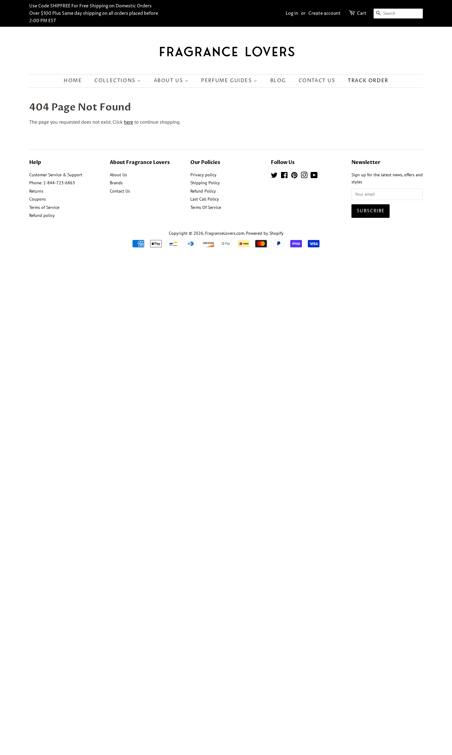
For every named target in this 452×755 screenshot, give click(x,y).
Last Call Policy (204, 199)
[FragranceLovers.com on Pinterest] (294, 176)
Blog (278, 80)
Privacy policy (203, 175)
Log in (292, 13)
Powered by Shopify (264, 233)
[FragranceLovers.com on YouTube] (314, 176)
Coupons (37, 199)
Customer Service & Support (55, 175)
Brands (116, 183)
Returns (36, 191)
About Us (169, 80)
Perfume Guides (227, 80)
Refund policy (42, 215)
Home (73, 80)
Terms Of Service (205, 207)
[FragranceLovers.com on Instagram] (304, 176)
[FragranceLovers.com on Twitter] (274, 176)
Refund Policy (203, 191)
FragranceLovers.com (224, 233)
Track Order (368, 80)
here (128, 122)
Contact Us (317, 80)
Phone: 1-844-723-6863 (52, 183)
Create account (324, 13)
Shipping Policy (205, 183)
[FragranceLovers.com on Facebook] (284, 176)
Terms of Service (44, 207)
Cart (362, 13)
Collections (115, 80)
